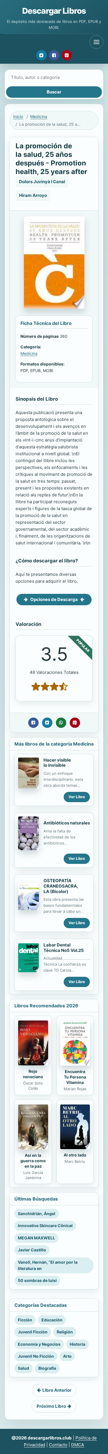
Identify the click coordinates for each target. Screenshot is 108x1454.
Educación (51, 1319)
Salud (23, 1368)
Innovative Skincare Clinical (45, 1225)
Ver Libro (77, 796)
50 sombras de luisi (37, 1280)
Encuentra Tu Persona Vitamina (75, 1077)
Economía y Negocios (39, 1344)
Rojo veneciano (33, 1074)
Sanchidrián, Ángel (36, 1213)
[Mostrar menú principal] (96, 42)
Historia (77, 1344)
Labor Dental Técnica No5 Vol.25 (63, 947)
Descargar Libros (54, 11)
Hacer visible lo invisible (57, 762)
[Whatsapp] (61, 723)
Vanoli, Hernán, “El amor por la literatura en (47, 1265)
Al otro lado (75, 1155)
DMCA (77, 1444)
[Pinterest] (67, 55)
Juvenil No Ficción (36, 1356)
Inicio (18, 116)
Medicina (38, 116)
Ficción (25, 1319)
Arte (67, 1356)
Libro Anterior (56, 1390)
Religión (65, 1331)
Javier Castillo (32, 1249)
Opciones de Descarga (54, 599)
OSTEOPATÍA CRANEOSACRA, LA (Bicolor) (60, 886)
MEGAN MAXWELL (36, 1237)
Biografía (47, 1368)
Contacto (58, 1444)
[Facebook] (54, 55)
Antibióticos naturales (66, 823)
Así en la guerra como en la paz (33, 1161)
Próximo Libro (51, 1406)
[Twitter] (41, 55)
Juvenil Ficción (33, 1331)
